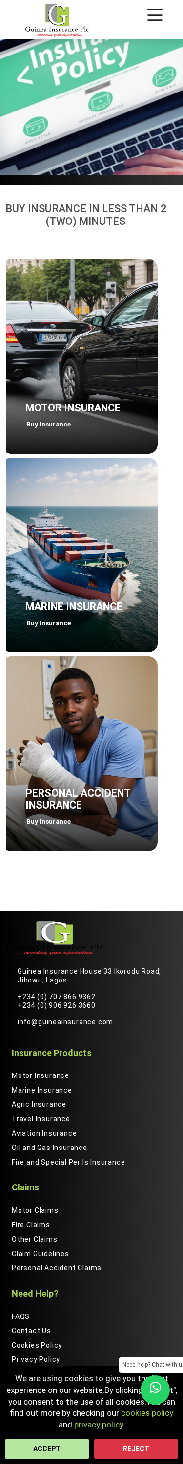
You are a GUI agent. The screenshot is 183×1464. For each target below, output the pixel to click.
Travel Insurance (41, 1119)
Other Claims (35, 1239)
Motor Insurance (40, 1075)
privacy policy (98, 1424)
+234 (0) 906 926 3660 (57, 1005)
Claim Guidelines (40, 1254)
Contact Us (31, 1330)
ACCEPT (47, 1449)
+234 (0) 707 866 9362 (57, 997)
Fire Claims (31, 1225)
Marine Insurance (42, 1090)
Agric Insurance (39, 1104)
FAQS (21, 1316)
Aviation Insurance (44, 1133)
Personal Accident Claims (57, 1268)
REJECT (136, 1449)
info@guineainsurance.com (65, 1022)
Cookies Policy (37, 1345)
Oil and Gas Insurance (49, 1147)
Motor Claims (35, 1210)
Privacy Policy (36, 1359)
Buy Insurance (48, 424)
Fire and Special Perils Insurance (68, 1162)
